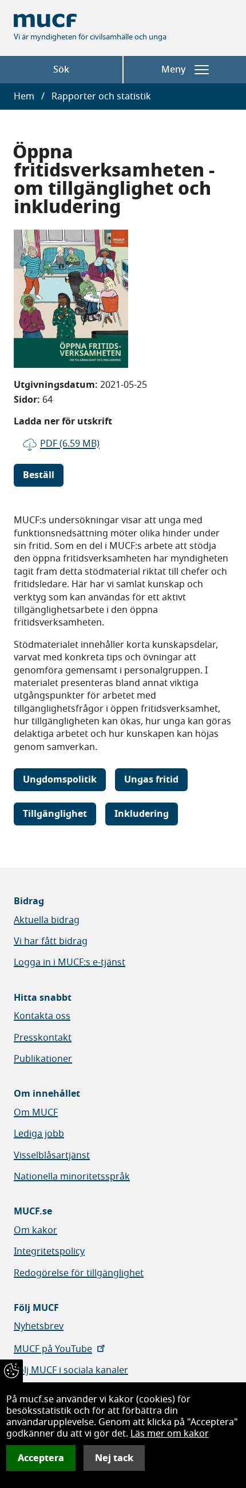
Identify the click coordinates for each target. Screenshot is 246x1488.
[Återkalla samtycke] (11, 1370)
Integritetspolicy (49, 1251)
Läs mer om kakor (169, 1434)
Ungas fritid (151, 780)
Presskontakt (43, 1038)
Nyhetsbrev (39, 1326)
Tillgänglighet (55, 814)
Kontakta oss (42, 1016)
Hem (24, 96)
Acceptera (41, 1458)
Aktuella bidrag (47, 920)
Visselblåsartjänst (52, 1155)
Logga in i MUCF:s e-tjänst (69, 962)
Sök (61, 70)
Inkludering (141, 814)
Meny (173, 70)
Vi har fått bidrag (51, 941)
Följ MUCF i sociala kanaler (71, 1370)
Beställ (38, 475)
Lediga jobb (39, 1134)
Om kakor (35, 1230)
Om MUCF (36, 1113)
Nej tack (114, 1458)
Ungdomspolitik (60, 780)
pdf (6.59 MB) (70, 444)
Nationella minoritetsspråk (72, 1177)
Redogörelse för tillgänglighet (79, 1273)
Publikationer (43, 1059)
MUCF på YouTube (53, 1349)
